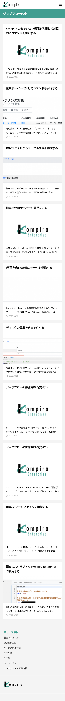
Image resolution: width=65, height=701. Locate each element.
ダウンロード (10, 653)
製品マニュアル (11, 637)
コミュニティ (10, 663)
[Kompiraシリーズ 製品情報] (12, 4)
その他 (7, 658)
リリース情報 (11, 632)
